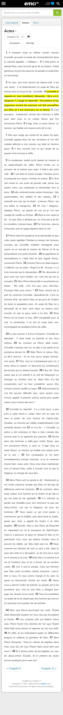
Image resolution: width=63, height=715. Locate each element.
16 (35, 224)
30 (7, 409)
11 (50, 178)
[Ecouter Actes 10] (29, 36)
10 (11, 173)
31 (28, 427)
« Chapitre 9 (14, 668)
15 (36, 214)
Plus (35, 23)
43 (36, 594)
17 (7, 235)
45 (17, 619)
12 (12, 192)
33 (22, 454)
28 (40, 370)
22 (36, 290)
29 (39, 388)
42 (50, 580)
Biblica (44, 684)
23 (51, 313)
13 (54, 196)
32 (49, 436)
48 (13, 651)
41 (13, 566)
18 (40, 253)
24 (7, 333)
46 (5, 632)
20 (40, 272)
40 (30, 557)
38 (15, 525)
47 (51, 637)
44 (7, 610)
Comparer (14, 43)
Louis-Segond (11, 23)
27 (17, 361)
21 (15, 281)
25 (15, 342)
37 (16, 511)
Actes (9, 31)
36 (39, 498)
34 (7, 480)
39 (51, 543)
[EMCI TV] (32, 4)
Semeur (25, 23)
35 (37, 489)
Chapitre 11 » (48, 668)
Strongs (30, 43)
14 (34, 205)
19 (24, 263)
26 (28, 352)
